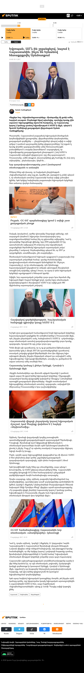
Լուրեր (8, 32)
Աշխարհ (21, 623)
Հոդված (17, 112)
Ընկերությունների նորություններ (13, 645)
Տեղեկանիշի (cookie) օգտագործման (67, 645)
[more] (72, 227)
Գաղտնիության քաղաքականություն (39, 645)
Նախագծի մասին (7, 642)
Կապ (38, 642)
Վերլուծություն (35, 594)
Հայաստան (13, 594)
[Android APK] (7, 654)
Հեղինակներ (24, 594)
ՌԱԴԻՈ (13, 217)
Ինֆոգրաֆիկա (46, 623)
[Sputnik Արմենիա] (10, 17)
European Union (15, 101)
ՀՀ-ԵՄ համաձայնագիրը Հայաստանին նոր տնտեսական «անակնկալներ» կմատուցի (36, 531)
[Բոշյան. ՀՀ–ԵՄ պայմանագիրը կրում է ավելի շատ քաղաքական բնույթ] (42, 201)
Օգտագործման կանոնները (25, 642)
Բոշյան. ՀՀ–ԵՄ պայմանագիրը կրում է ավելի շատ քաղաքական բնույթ (40, 222)
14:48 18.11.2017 (14, 59)
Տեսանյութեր (59, 623)
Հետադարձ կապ (7, 648)
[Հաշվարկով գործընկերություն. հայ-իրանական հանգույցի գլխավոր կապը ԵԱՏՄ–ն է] (42, 303)
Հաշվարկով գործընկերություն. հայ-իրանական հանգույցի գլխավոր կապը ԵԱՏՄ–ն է (38, 321)
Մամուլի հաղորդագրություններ (52, 642)
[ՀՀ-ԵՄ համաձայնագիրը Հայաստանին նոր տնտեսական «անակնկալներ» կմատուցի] (42, 513)
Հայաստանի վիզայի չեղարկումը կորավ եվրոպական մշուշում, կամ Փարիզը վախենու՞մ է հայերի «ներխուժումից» (41, 424)
